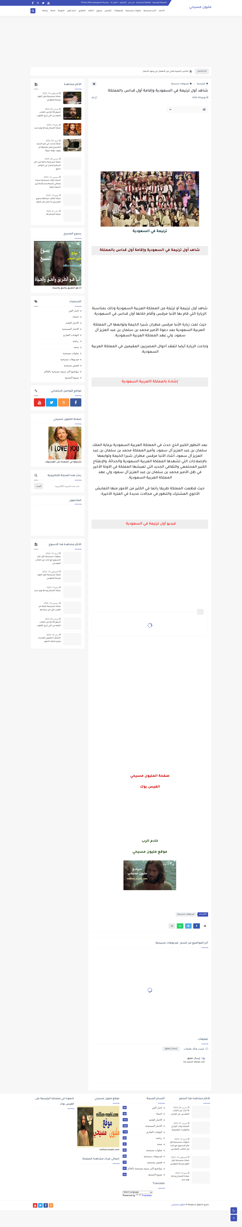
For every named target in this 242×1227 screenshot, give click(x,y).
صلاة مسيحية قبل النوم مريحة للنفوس (49, 98)
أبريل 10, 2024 (52, 553)
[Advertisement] (121, 41)
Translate (147, 1195)
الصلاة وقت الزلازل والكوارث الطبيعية (180, 1128)
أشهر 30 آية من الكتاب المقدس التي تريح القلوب (49, 114)
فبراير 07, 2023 (180, 1123)
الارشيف (122, 3)
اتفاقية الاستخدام (143, 3)
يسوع (99, 11)
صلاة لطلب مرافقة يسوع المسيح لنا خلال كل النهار (48, 200)
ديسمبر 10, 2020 (51, 603)
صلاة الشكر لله (53, 214)
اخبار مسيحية (150, 11)
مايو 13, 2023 (52, 124)
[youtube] (48, 3)
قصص (108, 11)
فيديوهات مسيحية (180, 84)
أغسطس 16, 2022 (50, 93)
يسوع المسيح (72, 377)
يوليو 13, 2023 (52, 195)
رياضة (45, 11)
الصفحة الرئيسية (160, 3)
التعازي (82, 11)
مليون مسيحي (200, 7)
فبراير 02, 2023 (51, 109)
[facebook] (32, 3)
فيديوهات (118, 11)
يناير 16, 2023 (52, 634)
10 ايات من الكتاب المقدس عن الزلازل (180, 1112)
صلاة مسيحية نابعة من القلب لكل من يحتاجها (49, 608)
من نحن (131, 3)
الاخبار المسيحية (70, 328)
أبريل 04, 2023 (52, 140)
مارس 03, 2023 (180, 1107)
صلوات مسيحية (133, 11)
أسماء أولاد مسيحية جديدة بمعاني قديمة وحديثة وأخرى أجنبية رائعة (48, 183)
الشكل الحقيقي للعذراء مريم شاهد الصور (49, 640)
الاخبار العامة (72, 322)
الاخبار (162, 11)
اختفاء (91, 11)
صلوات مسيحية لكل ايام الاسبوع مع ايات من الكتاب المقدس (48, 560)
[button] (196, 926)
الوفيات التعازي (71, 335)
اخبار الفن (71, 11)
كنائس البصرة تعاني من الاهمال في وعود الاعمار (165, 71)
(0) (93, 98)
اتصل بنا (114, 3)
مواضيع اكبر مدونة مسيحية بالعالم (61, 371)
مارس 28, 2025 (51, 158)
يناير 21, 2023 (52, 211)
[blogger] (38, 3)
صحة (53, 11)
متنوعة (61, 11)
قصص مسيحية (71, 365)
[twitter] (43, 3)
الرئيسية (201, 84)
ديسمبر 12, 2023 (51, 177)
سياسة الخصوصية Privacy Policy (95, 3)
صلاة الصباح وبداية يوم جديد (47, 128)
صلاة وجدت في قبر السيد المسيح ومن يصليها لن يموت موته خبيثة (49, 147)
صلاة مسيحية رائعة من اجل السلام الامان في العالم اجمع (47, 165)
